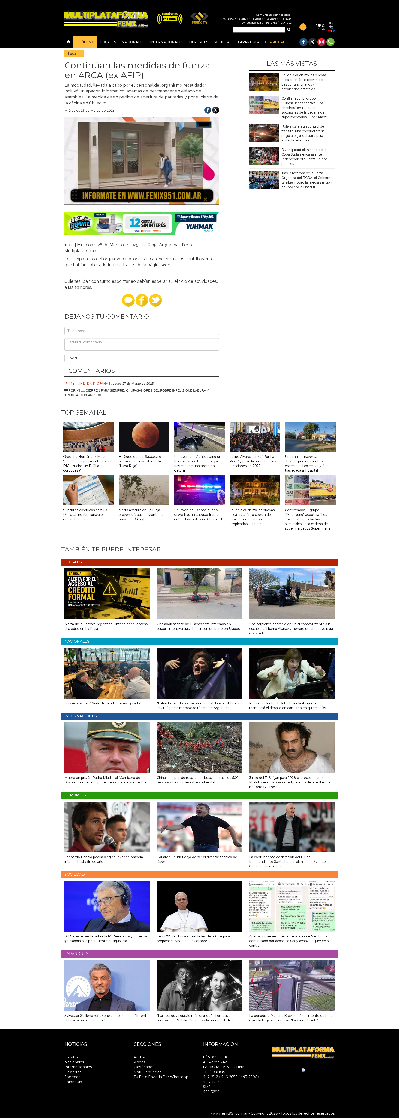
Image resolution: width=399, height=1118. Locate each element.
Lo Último (85, 42)
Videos (139, 1062)
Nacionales (133, 42)
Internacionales (167, 42)
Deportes (198, 42)
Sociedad (223, 42)
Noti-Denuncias (147, 1072)
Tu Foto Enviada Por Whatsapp (161, 1077)
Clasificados (277, 42)
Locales (108, 42)
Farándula (249, 42)
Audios (139, 1057)
